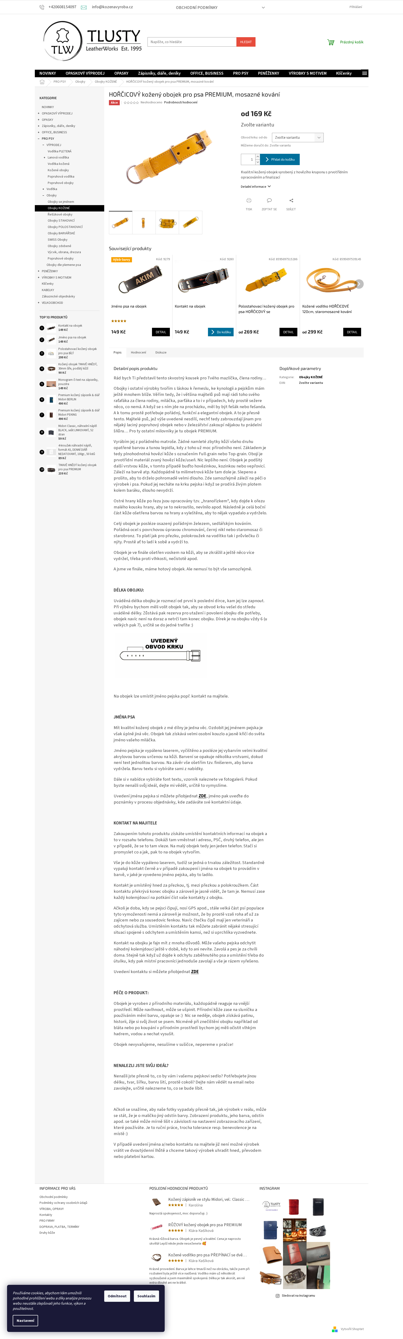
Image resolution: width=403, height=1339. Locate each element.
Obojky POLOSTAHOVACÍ (65, 227)
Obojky (52, 195)
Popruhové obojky (61, 183)
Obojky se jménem (61, 201)
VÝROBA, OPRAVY (52, 1209)
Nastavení (25, 1320)
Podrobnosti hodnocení (180, 102)
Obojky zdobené (59, 246)
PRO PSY (48, 138)
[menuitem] (48, 73)
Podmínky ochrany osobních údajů (63, 1203)
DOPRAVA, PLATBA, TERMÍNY (59, 1227)
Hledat (246, 42)
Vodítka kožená (58, 164)
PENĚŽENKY (50, 271)
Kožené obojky (58, 170)
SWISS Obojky (58, 239)
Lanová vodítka (58, 157)
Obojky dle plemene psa (64, 265)
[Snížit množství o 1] (257, 162)
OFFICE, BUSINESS (54, 132)
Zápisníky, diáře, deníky (58, 126)
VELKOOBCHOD (52, 302)
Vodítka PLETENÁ (60, 151)
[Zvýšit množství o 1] (257, 156)
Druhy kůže (47, 1232)
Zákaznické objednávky (58, 296)
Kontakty (46, 1215)
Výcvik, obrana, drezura (64, 252)
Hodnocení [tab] (138, 352)
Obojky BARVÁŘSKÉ (61, 233)
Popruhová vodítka (61, 176)
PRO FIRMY (47, 1220)
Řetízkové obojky (60, 214)
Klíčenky (48, 283)
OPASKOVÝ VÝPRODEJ (57, 113)
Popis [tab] (118, 352)
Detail (161, 332)
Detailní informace (253, 186)
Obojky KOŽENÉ (59, 208)
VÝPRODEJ (54, 145)
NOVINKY (48, 107)
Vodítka (52, 189)
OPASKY (47, 120)
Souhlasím (146, 1296)
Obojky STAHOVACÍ (61, 220)
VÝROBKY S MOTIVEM (56, 277)
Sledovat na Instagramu (298, 1295)
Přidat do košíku (283, 159)
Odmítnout (117, 1296)
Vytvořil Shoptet (352, 1329)
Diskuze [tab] (161, 352)
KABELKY (48, 290)
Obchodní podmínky (196, 8)
